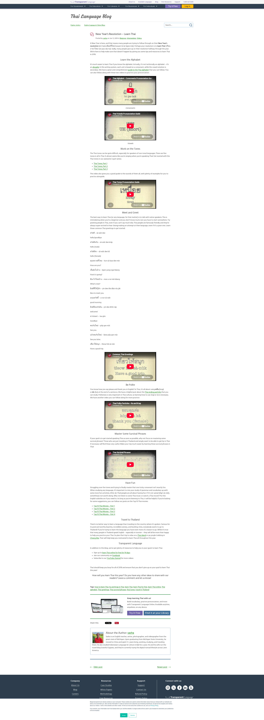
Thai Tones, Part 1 (100, 163)
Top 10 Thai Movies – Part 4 (104, 514)
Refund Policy (141, 694)
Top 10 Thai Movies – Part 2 (104, 509)
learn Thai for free (140, 587)
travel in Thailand (142, 590)
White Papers (106, 690)
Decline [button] (132, 715)
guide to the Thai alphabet (138, 70)
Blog (75, 690)
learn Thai (129, 587)
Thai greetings (103, 590)
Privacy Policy (154, 705)
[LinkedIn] (185, 687)
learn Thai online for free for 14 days (116, 553)
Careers (75, 694)
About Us (75, 685)
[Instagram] (168, 687)
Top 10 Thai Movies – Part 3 (104, 512)
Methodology (106, 694)
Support (141, 685)
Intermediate (131, 38)
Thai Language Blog (91, 16)
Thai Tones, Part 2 (101, 166)
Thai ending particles (153, 392)
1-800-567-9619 (188, 2)
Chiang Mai (94, 538)
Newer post (162, 667)
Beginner (123, 38)
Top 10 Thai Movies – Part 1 (104, 506)
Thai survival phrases (118, 590)
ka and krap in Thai (116, 587)
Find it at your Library (157, 613)
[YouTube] (191, 687)
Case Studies (106, 685)
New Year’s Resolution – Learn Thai (116, 34)
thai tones (131, 590)
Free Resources (106, 698)
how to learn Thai (101, 587)
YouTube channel (114, 558)
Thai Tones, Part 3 (100, 169)
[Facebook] (179, 687)
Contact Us (141, 690)
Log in (187, 6)
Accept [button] (124, 715)
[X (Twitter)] (173, 687)
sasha (105, 38)
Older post (98, 667)
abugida (96, 67)
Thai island (142, 535)
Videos (139, 38)
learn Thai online (154, 587)
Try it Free (173, 6)
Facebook (116, 555)
